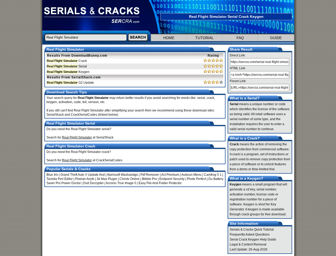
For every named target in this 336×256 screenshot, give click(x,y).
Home (168, 38)
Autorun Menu (191, 175)
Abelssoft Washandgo (122, 175)
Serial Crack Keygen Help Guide (253, 239)
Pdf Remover (149, 175)
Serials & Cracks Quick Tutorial (252, 229)
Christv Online (129, 179)
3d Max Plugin (107, 179)
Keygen (68, 72)
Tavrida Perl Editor (59, 179)
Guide (276, 38)
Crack (67, 61)
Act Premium (170, 175)
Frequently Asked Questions (250, 234)
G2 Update (70, 82)
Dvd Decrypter (93, 183)
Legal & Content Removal (248, 244)
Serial (67, 66)
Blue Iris (52, 175)
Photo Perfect (196, 179)
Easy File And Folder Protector (160, 183)
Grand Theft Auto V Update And (82, 175)
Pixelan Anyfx (84, 179)
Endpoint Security (172, 179)
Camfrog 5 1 (213, 175)
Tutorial (204, 38)
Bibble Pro (149, 179)
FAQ (240, 38)
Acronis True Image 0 (121, 183)
